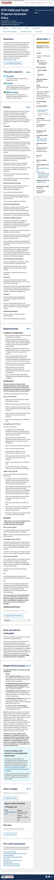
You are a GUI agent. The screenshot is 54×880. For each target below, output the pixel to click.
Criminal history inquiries (9, 852)
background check (42, 173)
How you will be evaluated (10, 31)
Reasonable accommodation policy (12, 860)
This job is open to (16, 28)
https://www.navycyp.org (9, 59)
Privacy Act (6, 858)
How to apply (38, 31)
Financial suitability (8, 855)
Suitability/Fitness (41, 182)
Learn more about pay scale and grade (43, 110)
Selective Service (8, 862)
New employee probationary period (12, 857)
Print (38, 13)
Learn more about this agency (13, 63)
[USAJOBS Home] (7, 3)
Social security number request (11, 865)
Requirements (36, 28)
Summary (5, 28)
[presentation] (44, 62)
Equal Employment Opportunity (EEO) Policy (15, 853)
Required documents (25, 31)
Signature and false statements (11, 863)
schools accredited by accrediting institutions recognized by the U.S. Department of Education (17, 769)
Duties (26, 28)
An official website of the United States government (13, 0)
